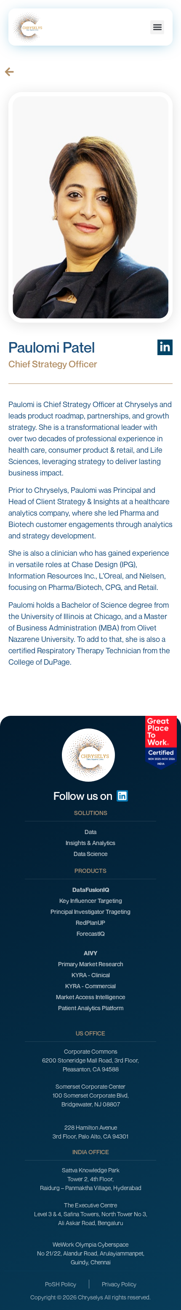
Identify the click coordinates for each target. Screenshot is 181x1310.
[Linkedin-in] (165, 347)
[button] (157, 27)
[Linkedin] (122, 796)
